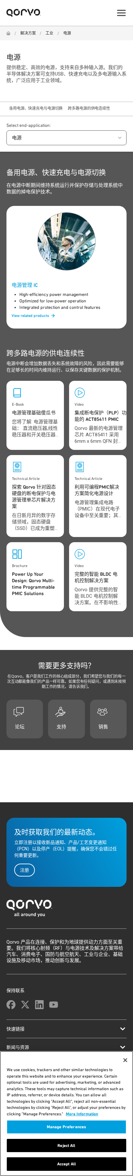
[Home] (8, 33)
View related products (30, 315)
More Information (82, 1113)
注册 (24, 870)
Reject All (66, 1145)
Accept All (66, 1163)
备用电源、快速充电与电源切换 (36, 108)
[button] (66, 137)
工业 (49, 33)
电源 (67, 33)
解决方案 (28, 33)
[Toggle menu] (121, 13)
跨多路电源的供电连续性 (89, 108)
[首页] (66, 910)
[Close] (125, 1060)
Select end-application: (28, 125)
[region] (66, 1113)
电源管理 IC (25, 285)
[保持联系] (10, 1004)
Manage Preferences (66, 1126)
